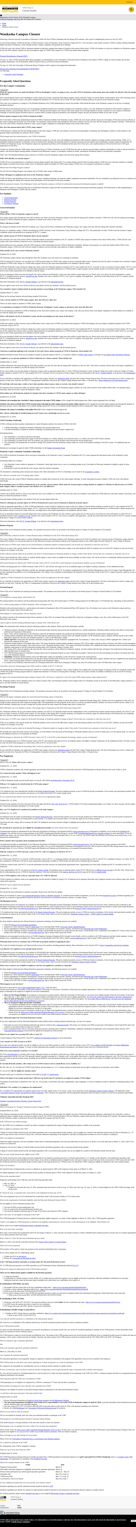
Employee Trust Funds (34, 1400)
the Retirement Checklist (60, 1400)
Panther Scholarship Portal (56, 448)
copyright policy (12, 1054)
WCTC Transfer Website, (28, 282)
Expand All (4, 90)
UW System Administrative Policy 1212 (31, 987)
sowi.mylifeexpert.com (36, 932)
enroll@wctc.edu (31, 276)
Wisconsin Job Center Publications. (95, 929)
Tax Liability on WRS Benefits (101, 1045)
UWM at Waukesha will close (10, 19)
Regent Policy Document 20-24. (64, 780)
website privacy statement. (20, 1522)
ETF (51, 1486)
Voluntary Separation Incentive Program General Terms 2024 (20, 1101)
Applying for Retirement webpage (45, 1038)
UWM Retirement (18, 1408)
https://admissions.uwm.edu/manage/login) (113, 380)
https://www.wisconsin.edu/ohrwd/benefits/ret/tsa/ (69, 1287)
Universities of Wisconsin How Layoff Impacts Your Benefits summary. (36, 1439)
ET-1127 (75, 1265)
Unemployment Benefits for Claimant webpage (94, 833)
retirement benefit (63, 1025)
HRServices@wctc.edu (104, 870)
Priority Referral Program (46, 791)
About (4, 25)
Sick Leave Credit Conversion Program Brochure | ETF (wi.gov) (42, 1012)
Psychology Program (11, 203)
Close (133, 1521)
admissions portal (63, 378)
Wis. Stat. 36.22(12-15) (59, 804)
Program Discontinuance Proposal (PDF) (14, 56)
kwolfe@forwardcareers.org (28, 908)
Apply (19, 1507)
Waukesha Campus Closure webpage (83, 962)
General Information (11, 198)
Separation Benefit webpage (13, 1031)
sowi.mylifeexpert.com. (79, 938)
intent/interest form (57, 282)
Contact (2, 1505)
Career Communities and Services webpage (114, 945)
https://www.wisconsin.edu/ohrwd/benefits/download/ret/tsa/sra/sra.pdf (64, 1289)
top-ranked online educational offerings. (116, 355)
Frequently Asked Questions (13, 74)
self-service (22, 1256)
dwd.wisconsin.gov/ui (81, 831)
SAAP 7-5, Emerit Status (50, 1074)
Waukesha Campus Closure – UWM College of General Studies (92, 914)
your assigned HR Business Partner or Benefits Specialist (41, 895)
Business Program (10, 200)
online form (35, 927)
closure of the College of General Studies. (53, 1242)
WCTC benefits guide (98, 872)
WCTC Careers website (40, 870)
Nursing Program (10, 201)
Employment (4, 1507)
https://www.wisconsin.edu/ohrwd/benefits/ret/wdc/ (103, 1302)
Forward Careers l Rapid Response (87, 908)
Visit (18, 1505)
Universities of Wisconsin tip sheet (23, 1258)
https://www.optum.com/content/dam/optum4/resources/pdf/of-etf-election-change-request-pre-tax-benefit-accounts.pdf (84, 1313)
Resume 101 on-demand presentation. (24, 925)
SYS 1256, (110, 997)
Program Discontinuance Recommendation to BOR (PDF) (19, 69)
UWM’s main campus (85, 355)
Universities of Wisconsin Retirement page (42, 1408)
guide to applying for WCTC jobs (74, 872)
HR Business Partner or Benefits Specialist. (34, 1225)
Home (4, 23)
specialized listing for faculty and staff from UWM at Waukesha (22, 1093)
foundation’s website (92, 472)
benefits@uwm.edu (109, 895)
